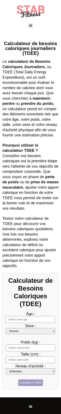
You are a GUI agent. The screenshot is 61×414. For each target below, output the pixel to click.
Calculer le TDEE (30, 382)
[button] (30, 25)
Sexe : (30, 326)
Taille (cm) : (31, 354)
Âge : (30, 314)
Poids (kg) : (30, 342)
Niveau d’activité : (30, 366)
